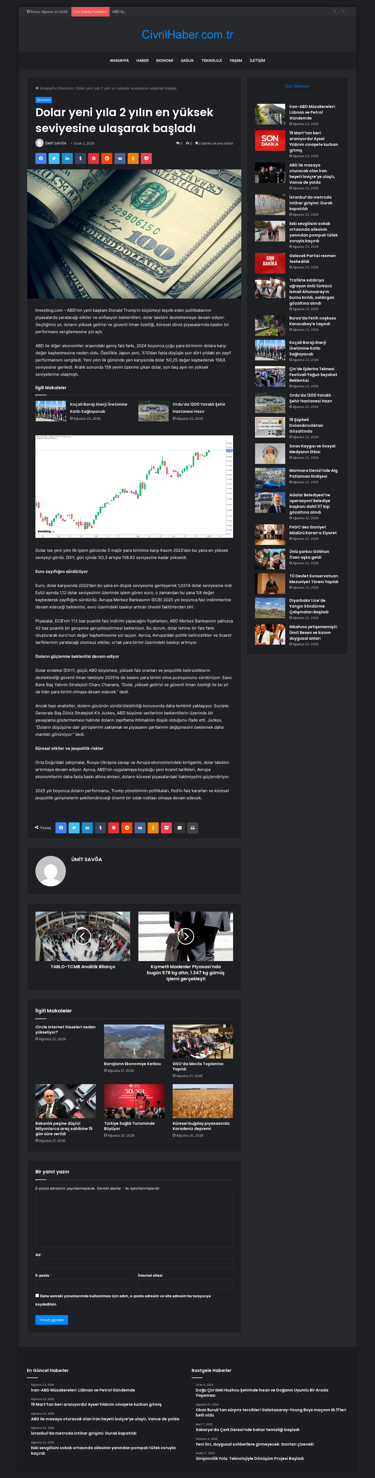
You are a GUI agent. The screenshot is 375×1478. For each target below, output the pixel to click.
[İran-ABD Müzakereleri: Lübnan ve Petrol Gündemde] (270, 114)
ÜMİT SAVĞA (55, 143)
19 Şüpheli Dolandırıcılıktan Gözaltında (306, 425)
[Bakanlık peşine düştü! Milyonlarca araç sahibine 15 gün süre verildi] (65, 1101)
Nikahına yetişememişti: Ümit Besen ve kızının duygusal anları (313, 632)
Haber (142, 60)
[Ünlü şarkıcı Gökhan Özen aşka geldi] (270, 559)
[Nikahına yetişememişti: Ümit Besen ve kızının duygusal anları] (270, 634)
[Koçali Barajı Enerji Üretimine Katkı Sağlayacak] (51, 411)
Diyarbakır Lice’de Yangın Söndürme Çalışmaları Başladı (309, 606)
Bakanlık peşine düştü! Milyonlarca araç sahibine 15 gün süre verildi (64, 1129)
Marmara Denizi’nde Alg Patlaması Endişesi (313, 473)
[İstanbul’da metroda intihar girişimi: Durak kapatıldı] (270, 204)
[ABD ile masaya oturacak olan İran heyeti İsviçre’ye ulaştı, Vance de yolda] (270, 172)
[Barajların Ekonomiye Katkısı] (134, 1042)
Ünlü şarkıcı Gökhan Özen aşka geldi (309, 554)
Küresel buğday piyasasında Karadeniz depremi (201, 1126)
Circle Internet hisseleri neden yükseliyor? (65, 1029)
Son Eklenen (297, 86)
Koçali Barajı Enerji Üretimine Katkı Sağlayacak (307, 348)
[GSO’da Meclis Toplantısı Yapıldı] (203, 1042)
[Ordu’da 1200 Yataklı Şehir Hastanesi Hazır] (153, 411)
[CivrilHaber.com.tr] (187, 34)
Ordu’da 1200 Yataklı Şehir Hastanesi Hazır (310, 398)
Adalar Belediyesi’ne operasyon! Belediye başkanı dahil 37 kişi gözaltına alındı (309, 503)
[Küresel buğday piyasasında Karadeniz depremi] (203, 1101)
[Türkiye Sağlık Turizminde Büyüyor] (134, 1101)
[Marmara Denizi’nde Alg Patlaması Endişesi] (270, 478)
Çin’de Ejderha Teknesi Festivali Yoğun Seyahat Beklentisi (313, 374)
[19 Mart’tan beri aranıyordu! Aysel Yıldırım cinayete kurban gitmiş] (270, 140)
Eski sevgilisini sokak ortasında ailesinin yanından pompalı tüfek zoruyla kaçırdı (313, 232)
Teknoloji (212, 60)
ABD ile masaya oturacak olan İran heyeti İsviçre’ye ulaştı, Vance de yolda (174, 11)
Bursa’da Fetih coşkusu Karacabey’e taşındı (312, 321)
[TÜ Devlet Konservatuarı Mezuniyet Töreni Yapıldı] (270, 583)
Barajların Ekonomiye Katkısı (132, 1064)
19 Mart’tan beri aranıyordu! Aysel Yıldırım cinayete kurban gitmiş (313, 141)
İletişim (257, 60)
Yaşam (236, 60)
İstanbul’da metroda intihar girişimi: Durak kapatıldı (310, 202)
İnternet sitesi (150, 1275)
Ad (39, 1254)
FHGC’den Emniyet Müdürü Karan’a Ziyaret (313, 530)
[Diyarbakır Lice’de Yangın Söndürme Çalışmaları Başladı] (270, 608)
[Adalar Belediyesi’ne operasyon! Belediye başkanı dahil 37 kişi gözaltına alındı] (270, 502)
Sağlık (187, 60)
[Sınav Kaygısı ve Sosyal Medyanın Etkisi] (270, 453)
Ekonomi (164, 60)
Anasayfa (119, 60)
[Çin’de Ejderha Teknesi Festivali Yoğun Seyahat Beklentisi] (270, 376)
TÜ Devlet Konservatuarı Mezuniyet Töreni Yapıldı (313, 578)
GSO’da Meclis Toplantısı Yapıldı (198, 1066)
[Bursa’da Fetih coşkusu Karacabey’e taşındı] (270, 325)
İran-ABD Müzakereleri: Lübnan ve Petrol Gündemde (312, 112)
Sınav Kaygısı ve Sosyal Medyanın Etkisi (312, 449)
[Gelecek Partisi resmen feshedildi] (270, 263)
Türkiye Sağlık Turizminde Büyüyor (129, 1126)
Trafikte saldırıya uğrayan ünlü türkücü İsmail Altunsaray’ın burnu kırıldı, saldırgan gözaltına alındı (311, 291)
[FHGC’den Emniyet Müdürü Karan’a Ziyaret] (270, 534)
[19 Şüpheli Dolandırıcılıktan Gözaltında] (270, 427)
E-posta (43, 1275)
